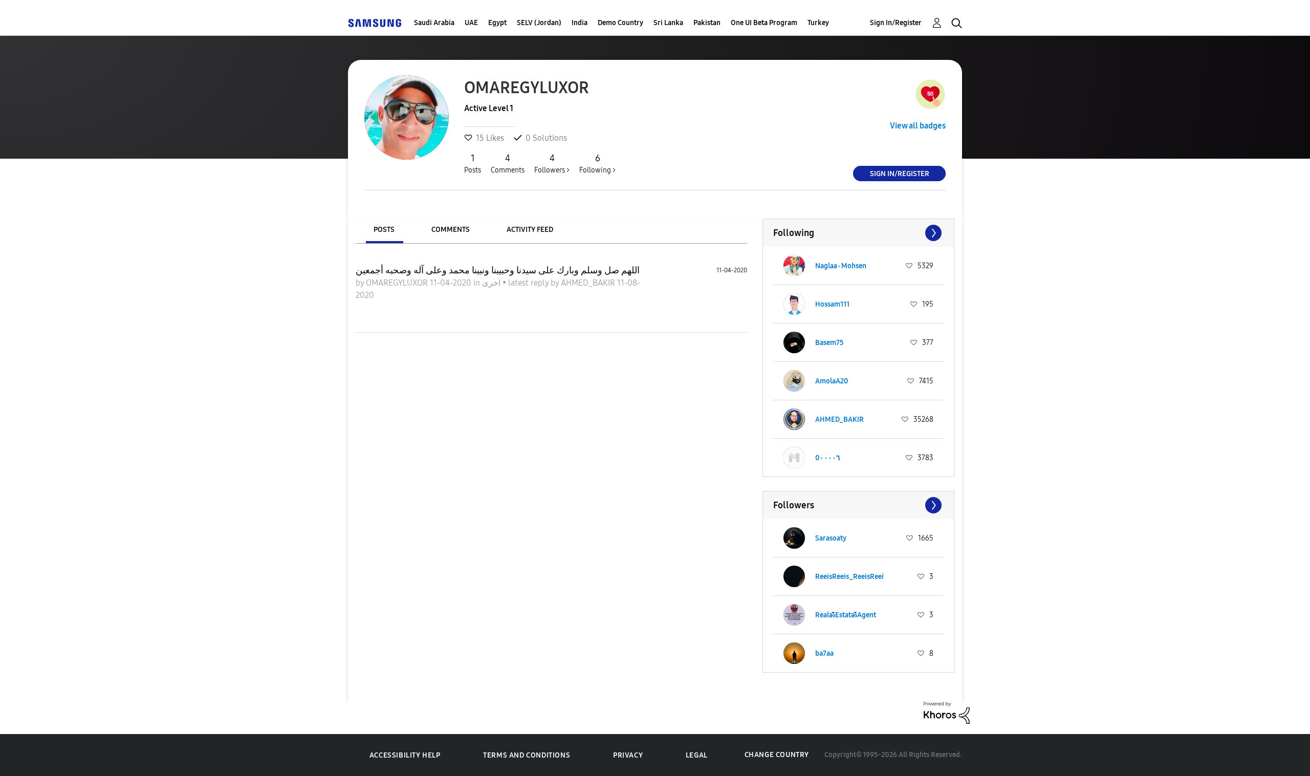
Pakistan (706, 22)
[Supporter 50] (930, 94)
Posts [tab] (384, 229)
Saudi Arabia (434, 22)
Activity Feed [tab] (530, 229)
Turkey (818, 22)
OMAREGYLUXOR (398, 283)
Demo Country (620, 22)
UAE (471, 22)
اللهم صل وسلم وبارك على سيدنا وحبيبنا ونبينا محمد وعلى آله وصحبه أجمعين (498, 270)
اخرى (492, 283)
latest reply (529, 283)
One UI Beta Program (764, 22)
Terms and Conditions (526, 755)
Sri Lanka (668, 22)
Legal (697, 755)
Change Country (777, 754)
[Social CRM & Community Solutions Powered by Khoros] (947, 712)
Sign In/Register (896, 22)
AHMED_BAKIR (589, 283)
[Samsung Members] (374, 23)
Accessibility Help (405, 755)
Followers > (552, 164)
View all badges (918, 126)
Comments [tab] (450, 229)
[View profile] (794, 265)
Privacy (628, 755)
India (579, 22)
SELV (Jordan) (539, 22)
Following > (597, 164)
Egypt (497, 22)
